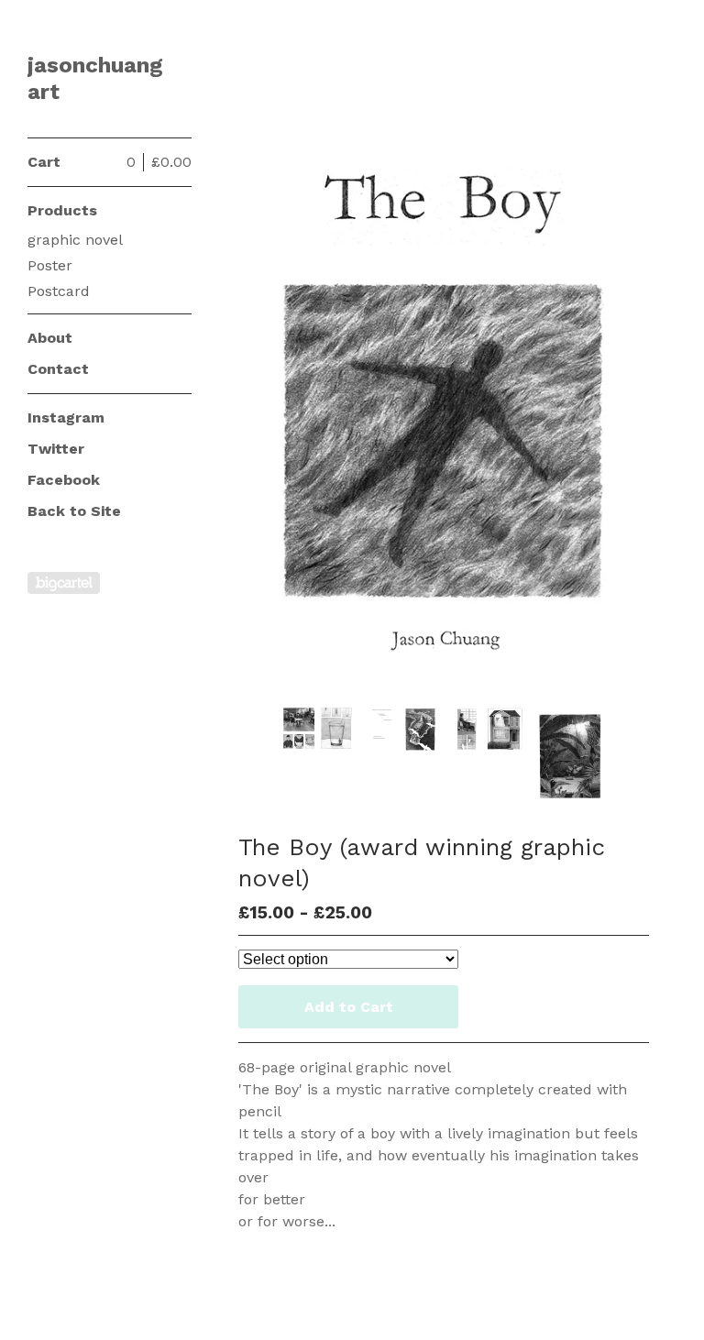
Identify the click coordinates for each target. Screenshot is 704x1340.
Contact (58, 369)
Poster (50, 265)
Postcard (59, 291)
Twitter (56, 448)
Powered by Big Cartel (64, 583)
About (50, 337)
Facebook (64, 480)
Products (62, 210)
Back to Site (74, 511)
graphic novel (75, 239)
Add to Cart (348, 1007)
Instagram (66, 417)
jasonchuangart (95, 78)
